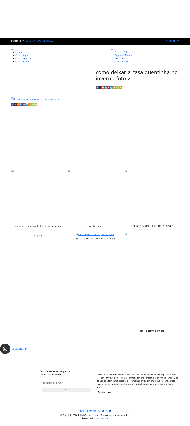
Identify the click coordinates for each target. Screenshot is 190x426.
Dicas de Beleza (122, 52)
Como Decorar (22, 61)
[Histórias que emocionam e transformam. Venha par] (107, 356)
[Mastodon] (111, 87)
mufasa (104, 418)
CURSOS (37, 40)
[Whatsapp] (117, 87)
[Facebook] (97, 87)
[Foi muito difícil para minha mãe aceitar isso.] (59, 356)
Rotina (18, 52)
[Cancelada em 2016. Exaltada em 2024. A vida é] (154, 356)
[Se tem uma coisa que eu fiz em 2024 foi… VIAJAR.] (36, 356)
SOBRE (82, 411)
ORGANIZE (48, 40)
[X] (100, 87)
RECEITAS (119, 58)
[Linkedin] (105, 87)
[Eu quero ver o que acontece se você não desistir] (83, 356)
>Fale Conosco (104, 392)
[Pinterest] (108, 87)
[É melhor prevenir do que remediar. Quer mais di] (12, 356)
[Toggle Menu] (12, 49)
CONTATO (92, 411)
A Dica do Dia (121, 61)
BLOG (28, 40)
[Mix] (114, 87)
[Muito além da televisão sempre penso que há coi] (178, 356)
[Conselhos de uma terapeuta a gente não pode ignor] (131, 356)
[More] (120, 87)
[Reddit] (102, 87)
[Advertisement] (95, 19)
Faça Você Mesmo (123, 55)
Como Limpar (22, 55)
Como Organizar (23, 58)
